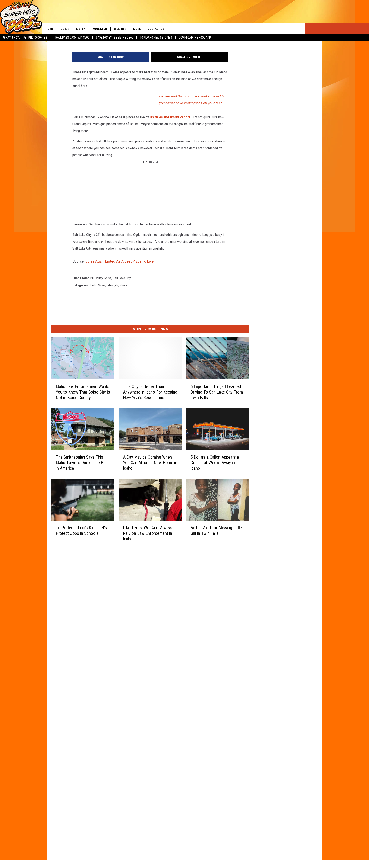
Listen (80, 29)
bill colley (96, 278)
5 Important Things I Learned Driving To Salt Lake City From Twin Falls (216, 392)
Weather (120, 29)
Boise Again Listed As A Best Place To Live (119, 261)
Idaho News (97, 285)
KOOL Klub (99, 29)
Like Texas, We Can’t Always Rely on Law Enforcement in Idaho (147, 533)
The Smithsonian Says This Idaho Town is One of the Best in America (82, 462)
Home (49, 29)
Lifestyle (112, 285)
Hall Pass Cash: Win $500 (72, 37)
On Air (64, 29)
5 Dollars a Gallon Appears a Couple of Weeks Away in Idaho (214, 462)
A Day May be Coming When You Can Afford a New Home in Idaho (150, 462)
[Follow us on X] (289, 28)
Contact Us (156, 29)
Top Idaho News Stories (156, 37)
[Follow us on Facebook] (278, 28)
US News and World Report (170, 117)
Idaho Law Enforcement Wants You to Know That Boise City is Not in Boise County (83, 392)
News (123, 285)
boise (107, 278)
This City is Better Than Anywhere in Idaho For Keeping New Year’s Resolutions (150, 392)
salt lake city (122, 278)
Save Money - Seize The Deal (114, 37)
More (137, 29)
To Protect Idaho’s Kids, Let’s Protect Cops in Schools (81, 530)
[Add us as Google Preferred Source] (267, 28)
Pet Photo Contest (36, 37)
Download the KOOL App (195, 37)
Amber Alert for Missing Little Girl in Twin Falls (216, 530)
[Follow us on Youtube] (299, 28)
